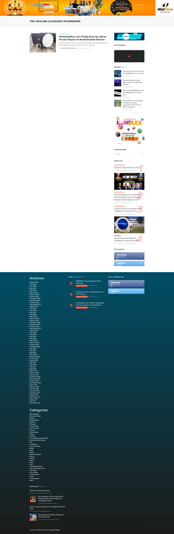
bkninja (57, 530)
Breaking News (34, 420)
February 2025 (34, 318)
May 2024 (33, 336)
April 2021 (33, 369)
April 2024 (33, 338)
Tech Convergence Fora (37, 468)
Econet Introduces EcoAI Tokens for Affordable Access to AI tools (133, 72)
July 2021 (33, 363)
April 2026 (33, 290)
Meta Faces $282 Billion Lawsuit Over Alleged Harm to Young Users (133, 93)
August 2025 (34, 306)
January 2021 (34, 375)
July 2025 (33, 308)
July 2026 (33, 284)
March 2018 (33, 385)
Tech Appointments (36, 466)
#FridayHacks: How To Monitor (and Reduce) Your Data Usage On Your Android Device (90, 304)
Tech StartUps (34, 474)
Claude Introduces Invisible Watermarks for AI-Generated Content (132, 82)
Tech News (33, 470)
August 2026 (34, 282)
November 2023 (35, 346)
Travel (32, 476)
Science (32, 458)
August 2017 (34, 399)
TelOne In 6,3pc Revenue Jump (126, 168)
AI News (32, 418)
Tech (31, 464)
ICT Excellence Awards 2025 (39, 438)
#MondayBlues (64, 34)
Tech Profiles (34, 472)
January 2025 (34, 320)
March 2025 (33, 316)
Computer (33, 424)
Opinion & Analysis (35, 454)
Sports (32, 460)
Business (117, 235)
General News (34, 432)
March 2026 (33, 292)
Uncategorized (119, 165)
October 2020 (34, 381)
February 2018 (34, 387)
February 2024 (34, 342)
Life (31, 442)
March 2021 (33, 371)
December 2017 (35, 391)
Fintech (32, 430)
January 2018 (34, 389)
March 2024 (33, 340)
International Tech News (37, 440)
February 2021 (34, 373)
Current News (119, 192)
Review (32, 456)
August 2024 (34, 330)
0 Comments (93, 285)
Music (31, 450)
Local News (33, 444)
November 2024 (35, 324)
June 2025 (33, 310)
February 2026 (34, 294)
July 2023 (33, 348)
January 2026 (34, 296)
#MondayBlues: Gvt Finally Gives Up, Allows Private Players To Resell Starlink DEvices (82, 38)
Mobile (32, 448)
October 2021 (34, 359)
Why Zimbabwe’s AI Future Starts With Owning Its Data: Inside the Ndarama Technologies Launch (127, 197)
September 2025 (35, 304)
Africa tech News (35, 416)
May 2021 (33, 367)
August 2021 (34, 361)
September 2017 (35, 397)
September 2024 (35, 328)
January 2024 (34, 344)
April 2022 (33, 353)
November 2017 (35, 393)
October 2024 (34, 326)
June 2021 (33, 365)
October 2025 (34, 302)
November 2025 (35, 300)
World (31, 480)
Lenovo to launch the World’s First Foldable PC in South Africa (128, 210)
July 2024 (33, 332)
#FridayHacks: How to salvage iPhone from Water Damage (90, 293)
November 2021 (35, 357)
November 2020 (35, 379)
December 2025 (35, 298)
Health (32, 434)
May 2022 (33, 351)
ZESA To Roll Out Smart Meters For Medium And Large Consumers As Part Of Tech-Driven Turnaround (133, 104)
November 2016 (35, 403)
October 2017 (34, 395)
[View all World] (129, 56)
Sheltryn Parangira (68, 48)
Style (31, 462)
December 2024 (35, 322)
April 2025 (33, 314)
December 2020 (35, 377)
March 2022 (33, 355)
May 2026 (33, 288)
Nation (32, 452)
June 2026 (33, 286)
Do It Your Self (34, 428)
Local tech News (35, 446)
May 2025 (33, 312)
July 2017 (33, 401)
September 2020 (35, 383)
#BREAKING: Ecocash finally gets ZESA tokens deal (88, 282)
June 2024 (33, 334)
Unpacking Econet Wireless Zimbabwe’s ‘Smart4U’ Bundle (126, 239)
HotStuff (32, 436)
